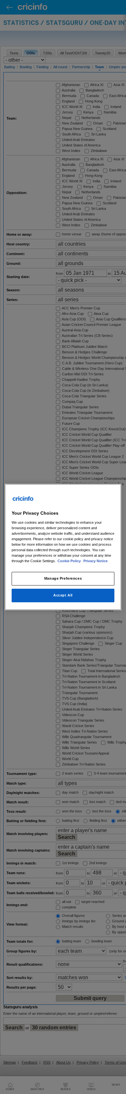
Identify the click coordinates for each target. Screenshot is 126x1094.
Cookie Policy (70, 561)
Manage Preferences (63, 578)
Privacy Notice (95, 561)
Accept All (63, 595)
